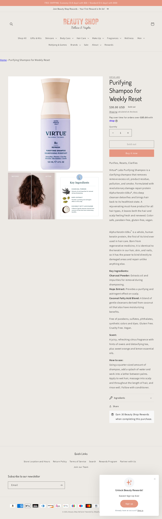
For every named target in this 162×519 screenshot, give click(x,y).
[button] (11, 24)
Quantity (113, 126)
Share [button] (116, 406)
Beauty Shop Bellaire (76, 512)
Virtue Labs (114, 77)
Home (3, 60)
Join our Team (81, 467)
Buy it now (132, 153)
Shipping (113, 112)
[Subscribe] (61, 485)
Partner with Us (128, 461)
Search (92, 461)
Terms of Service (78, 461)
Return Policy (60, 461)
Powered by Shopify (92, 512)
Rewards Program (108, 461)
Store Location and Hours (37, 461)
